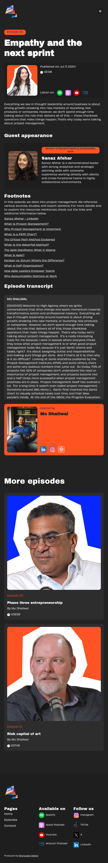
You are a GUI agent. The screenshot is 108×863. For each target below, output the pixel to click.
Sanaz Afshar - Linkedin (21, 219)
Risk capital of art (24, 734)
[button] (100, 11)
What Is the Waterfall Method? (26, 245)
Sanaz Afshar (57, 158)
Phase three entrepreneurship (35, 603)
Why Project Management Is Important (32, 229)
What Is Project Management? (26, 224)
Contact (10, 826)
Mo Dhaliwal (54, 414)
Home (8, 814)
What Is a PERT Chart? (20, 234)
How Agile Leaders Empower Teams (29, 271)
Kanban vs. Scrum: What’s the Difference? (34, 261)
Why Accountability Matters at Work (30, 276)
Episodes (10, 820)
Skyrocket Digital (28, 856)
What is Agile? (14, 255)
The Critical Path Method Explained (29, 240)
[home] (11, 11)
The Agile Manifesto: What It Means (29, 250)
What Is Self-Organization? (23, 266)
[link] (22, 429)
